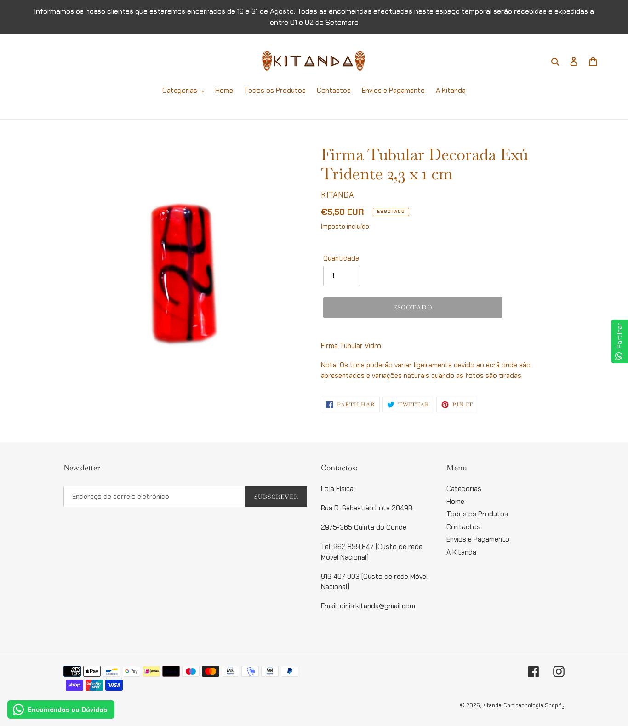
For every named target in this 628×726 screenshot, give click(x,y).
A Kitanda (461, 552)
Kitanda (492, 705)
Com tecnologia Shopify (534, 705)
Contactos (463, 527)
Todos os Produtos (477, 514)
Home (455, 501)
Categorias (463, 488)
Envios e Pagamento (477, 539)
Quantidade (341, 258)
